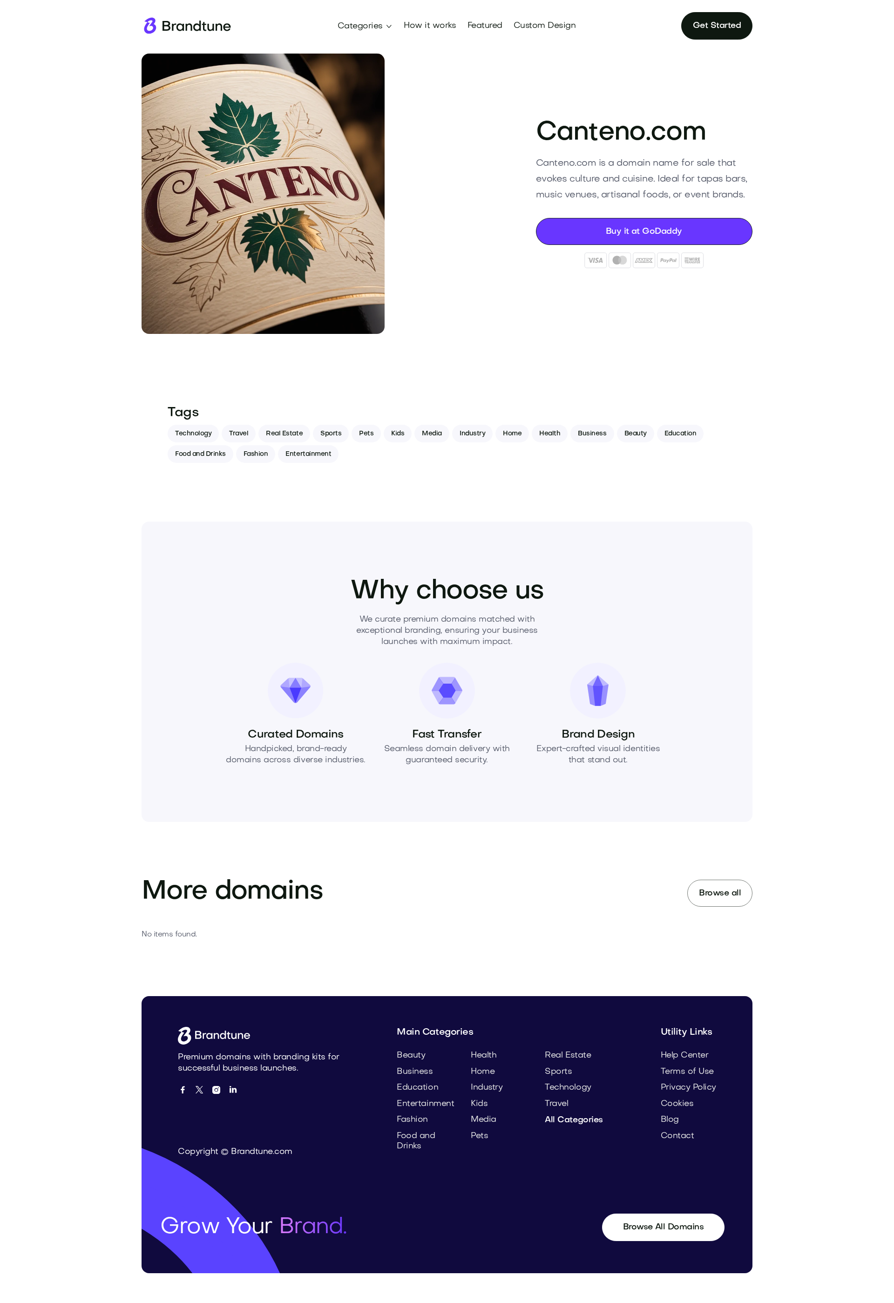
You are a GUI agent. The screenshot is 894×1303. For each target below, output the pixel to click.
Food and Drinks (200, 454)
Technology (193, 434)
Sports (330, 434)
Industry (472, 434)
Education (680, 434)
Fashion (256, 454)
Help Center (685, 1055)
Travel (238, 434)
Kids (397, 434)
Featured (484, 26)
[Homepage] (187, 25)
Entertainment (308, 454)
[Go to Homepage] (217, 1036)
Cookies (677, 1104)
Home (512, 434)
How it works (430, 26)
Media (432, 434)
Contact (677, 1136)
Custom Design (545, 26)
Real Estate (284, 434)
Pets (366, 434)
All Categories (574, 1120)
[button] (365, 26)
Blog (670, 1120)
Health (549, 434)
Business (592, 434)
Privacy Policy (688, 1088)
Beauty (635, 434)
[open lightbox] (263, 194)
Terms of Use (687, 1072)
